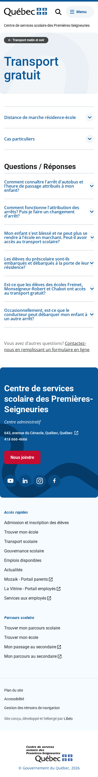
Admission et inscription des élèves (36, 522)
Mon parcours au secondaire (32, 656)
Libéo (68, 718)
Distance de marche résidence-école (40, 117)
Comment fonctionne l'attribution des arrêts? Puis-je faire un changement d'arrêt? (41, 212)
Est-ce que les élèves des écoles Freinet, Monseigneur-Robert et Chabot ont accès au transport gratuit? (45, 289)
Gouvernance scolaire (24, 550)
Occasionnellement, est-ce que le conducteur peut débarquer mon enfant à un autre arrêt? (45, 314)
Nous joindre (22, 457)
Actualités (13, 569)
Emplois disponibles (22, 560)
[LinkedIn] (25, 481)
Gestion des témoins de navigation (32, 708)
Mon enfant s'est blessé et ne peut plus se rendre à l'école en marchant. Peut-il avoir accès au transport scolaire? (45, 237)
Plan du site (13, 690)
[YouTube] (10, 481)
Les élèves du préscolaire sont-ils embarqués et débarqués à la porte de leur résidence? (46, 263)
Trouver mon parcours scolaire (32, 628)
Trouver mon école (21, 532)
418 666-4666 (15, 439)
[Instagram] (39, 481)
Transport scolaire (20, 541)
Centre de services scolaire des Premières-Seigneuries (47, 25)
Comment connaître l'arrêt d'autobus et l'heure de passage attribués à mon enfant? (43, 186)
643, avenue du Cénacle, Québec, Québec (38, 433)
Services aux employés (27, 598)
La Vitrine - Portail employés (32, 588)
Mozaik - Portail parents (28, 579)
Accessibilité (14, 699)
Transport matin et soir (28, 40)
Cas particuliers (19, 139)
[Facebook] (54, 481)
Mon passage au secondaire (32, 646)
